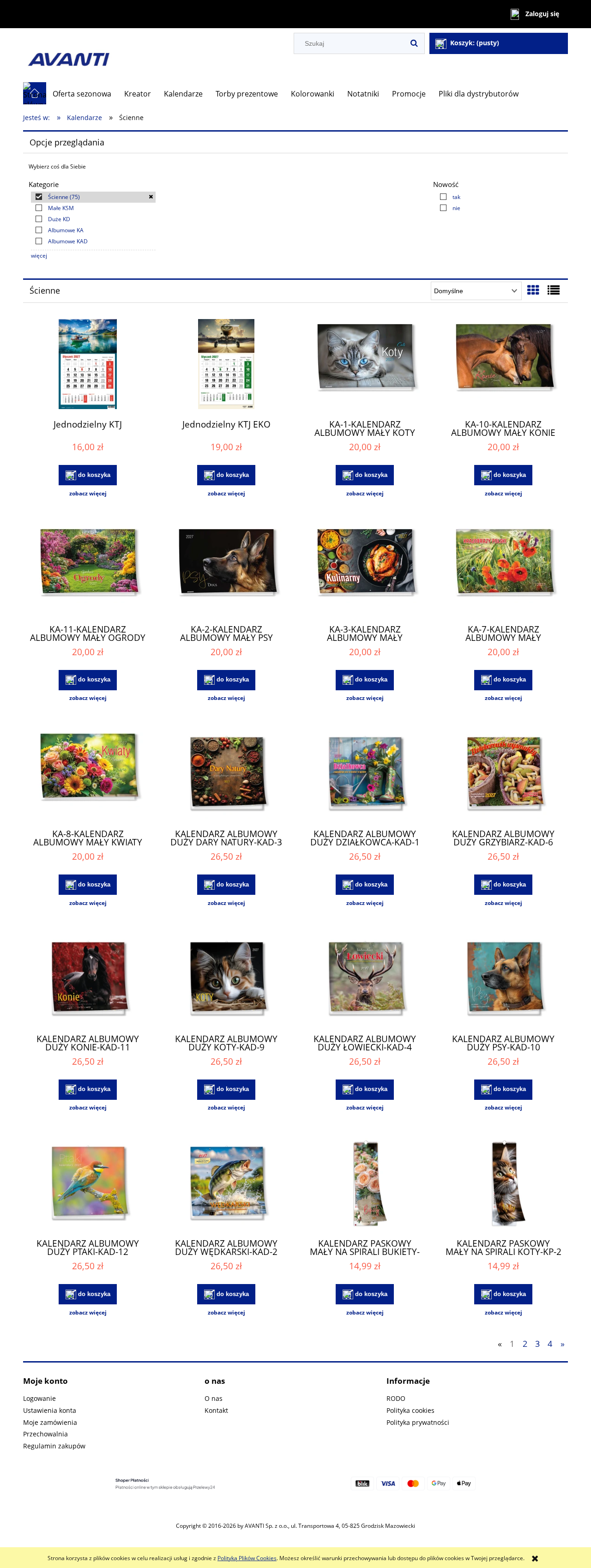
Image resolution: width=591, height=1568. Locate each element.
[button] (88, 494)
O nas (214, 1398)
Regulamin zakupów (54, 1445)
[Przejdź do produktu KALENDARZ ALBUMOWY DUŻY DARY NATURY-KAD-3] (226, 775)
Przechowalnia (45, 1433)
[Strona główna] (127, 55)
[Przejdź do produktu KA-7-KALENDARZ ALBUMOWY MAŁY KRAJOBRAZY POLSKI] (503, 570)
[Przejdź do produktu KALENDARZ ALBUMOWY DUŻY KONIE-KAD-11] (88, 980)
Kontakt (216, 1410)
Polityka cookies (410, 1410)
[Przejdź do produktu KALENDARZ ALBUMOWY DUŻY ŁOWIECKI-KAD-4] (365, 980)
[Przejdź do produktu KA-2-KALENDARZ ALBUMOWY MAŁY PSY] (226, 570)
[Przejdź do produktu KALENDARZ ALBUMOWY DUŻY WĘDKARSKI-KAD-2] (226, 1184)
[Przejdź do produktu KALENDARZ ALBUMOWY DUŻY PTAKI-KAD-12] (88, 1184)
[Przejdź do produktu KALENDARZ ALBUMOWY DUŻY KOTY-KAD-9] (226, 980)
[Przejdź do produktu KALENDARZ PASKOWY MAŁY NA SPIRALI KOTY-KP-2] (503, 1184)
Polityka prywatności (417, 1422)
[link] (93, 197)
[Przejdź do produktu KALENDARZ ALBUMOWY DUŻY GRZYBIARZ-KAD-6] (503, 775)
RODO (395, 1398)
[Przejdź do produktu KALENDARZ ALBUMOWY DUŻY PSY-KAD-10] (503, 980)
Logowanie (39, 1398)
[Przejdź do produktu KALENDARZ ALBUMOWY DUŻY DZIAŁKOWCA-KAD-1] (365, 775)
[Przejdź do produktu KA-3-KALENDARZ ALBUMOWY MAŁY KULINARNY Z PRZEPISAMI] (365, 570)
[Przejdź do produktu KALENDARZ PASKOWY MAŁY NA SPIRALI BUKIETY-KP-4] (365, 1184)
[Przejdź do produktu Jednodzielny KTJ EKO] (226, 365)
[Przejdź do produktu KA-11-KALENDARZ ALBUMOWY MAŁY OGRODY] (88, 570)
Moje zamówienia (50, 1422)
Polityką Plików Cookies (247, 1558)
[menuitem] (82, 93)
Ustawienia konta (49, 1410)
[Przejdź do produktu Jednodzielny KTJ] (88, 365)
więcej (39, 255)
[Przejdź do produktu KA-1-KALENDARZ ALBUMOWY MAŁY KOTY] (365, 365)
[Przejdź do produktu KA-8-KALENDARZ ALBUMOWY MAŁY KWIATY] (88, 775)
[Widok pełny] (554, 290)
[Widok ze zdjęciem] (533, 290)
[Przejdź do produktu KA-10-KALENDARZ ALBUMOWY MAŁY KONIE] (503, 365)
